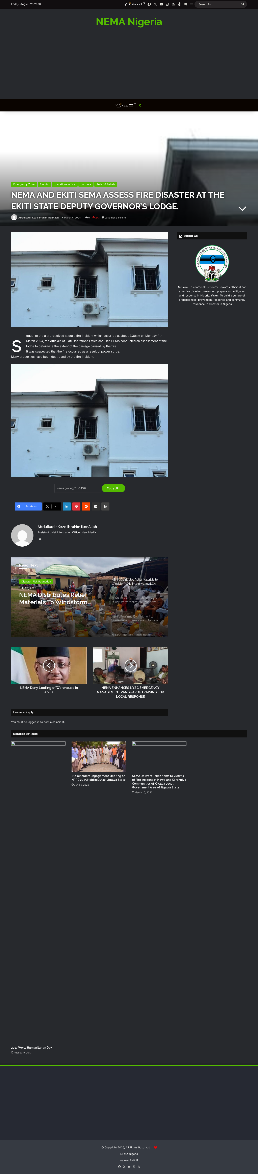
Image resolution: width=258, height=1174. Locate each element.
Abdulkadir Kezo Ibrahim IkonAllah (38, 217)
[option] (89, 597)
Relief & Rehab (106, 184)
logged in (34, 722)
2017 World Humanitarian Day (31, 1047)
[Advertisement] (129, 63)
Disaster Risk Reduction (36, 581)
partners (86, 184)
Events (44, 184)
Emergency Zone (24, 184)
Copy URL (113, 488)
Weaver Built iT (129, 1160)
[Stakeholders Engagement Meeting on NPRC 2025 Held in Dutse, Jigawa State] (99, 756)
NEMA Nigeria (129, 1153)
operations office (64, 184)
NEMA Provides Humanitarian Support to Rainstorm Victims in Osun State (60, 599)
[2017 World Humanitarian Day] (38, 892)
